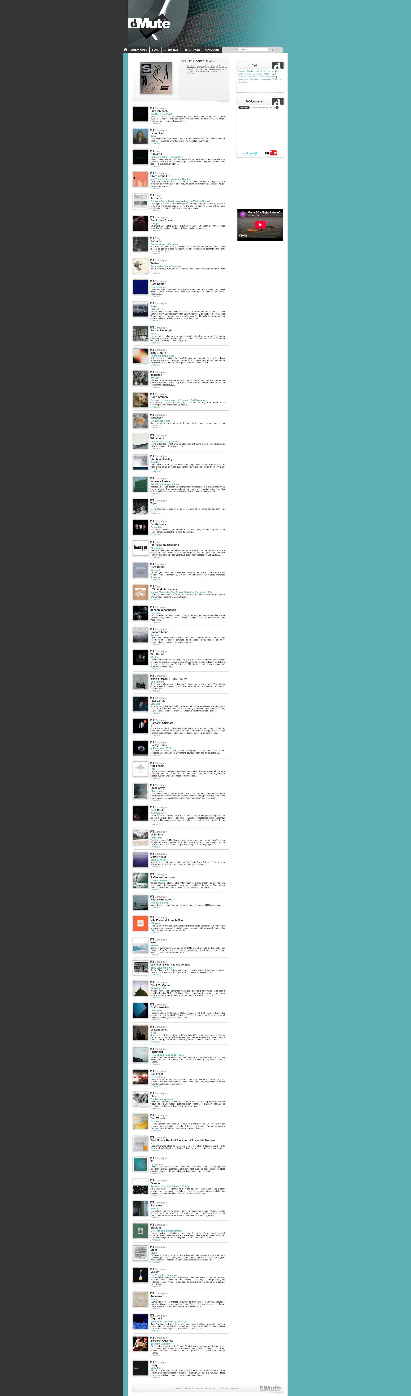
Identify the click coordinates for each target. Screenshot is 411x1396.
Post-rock (271, 71)
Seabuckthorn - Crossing (164, 244)
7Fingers (155, 923)
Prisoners (155, 613)
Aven (153, 333)
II (151, 726)
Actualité (241, 71)
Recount (155, 570)
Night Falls (156, 1368)
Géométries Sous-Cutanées (165, 266)
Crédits (222, 1388)
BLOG (155, 49)
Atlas (153, 136)
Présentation (211, 1388)
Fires (153, 1032)
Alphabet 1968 (158, 988)
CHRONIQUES (139, 49)
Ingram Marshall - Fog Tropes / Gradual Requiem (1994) (181, 592)
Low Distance (158, 287)
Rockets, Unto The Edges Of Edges (170, 1186)
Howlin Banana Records (268, 77)
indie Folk (275, 74)
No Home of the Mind (162, 355)
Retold (154, 945)
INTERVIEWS (171, 49)
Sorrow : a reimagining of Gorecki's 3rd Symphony (178, 400)
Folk (275, 79)
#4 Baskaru (156, 548)
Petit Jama (156, 837)
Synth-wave (243, 79)
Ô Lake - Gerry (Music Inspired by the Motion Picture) (180, 201)
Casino (154, 506)
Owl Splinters (158, 813)
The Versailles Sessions (163, 1275)
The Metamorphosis (161, 1099)
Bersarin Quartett (160, 1343)
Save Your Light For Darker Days (168, 1321)
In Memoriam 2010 (160, 748)
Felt (152, 769)
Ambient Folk (254, 79)
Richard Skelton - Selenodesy (167, 157)
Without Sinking (159, 902)
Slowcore (242, 76)
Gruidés (154, 462)
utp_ (152, 1143)
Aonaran (155, 635)
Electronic (248, 74)
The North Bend (159, 880)
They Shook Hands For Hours (167, 1055)
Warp (266, 73)
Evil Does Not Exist (161, 114)
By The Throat (158, 1077)
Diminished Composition (164, 441)
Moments (155, 1121)
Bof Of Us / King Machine (164, 484)
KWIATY (155, 378)
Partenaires (197, 1388)
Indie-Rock (260, 71)
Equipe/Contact (183, 1388)
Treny (153, 1299)
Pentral (154, 1208)
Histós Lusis (157, 309)
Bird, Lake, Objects (161, 967)
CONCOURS (212, 49)
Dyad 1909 (156, 1010)
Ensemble (156, 527)
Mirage (154, 223)
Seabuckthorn (266, 79)
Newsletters (234, 1388)
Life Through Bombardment (166, 1230)
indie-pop (258, 74)
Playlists (250, 71)
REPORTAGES (192, 49)
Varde (153, 1252)
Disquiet (155, 703)
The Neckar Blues (160, 420)
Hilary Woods (253, 77)
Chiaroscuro (157, 791)
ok (277, 108)
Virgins (154, 657)
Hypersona (156, 1164)
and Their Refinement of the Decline (170, 179)
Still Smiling (157, 681)
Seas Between (158, 859)
